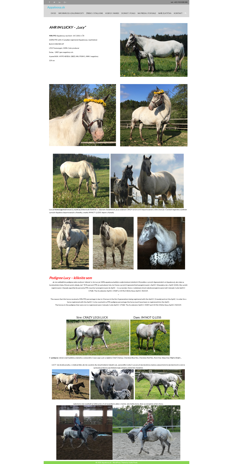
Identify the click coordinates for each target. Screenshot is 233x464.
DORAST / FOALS (128, 13)
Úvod (53, 13)
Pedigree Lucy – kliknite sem (70, 278)
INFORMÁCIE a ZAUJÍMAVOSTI (71, 13)
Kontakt (178, 13)
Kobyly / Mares (112, 13)
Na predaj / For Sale (147, 13)
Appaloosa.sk (56, 7)
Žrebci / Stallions (94, 13)
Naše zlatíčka (164, 13)
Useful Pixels (133, 463)
